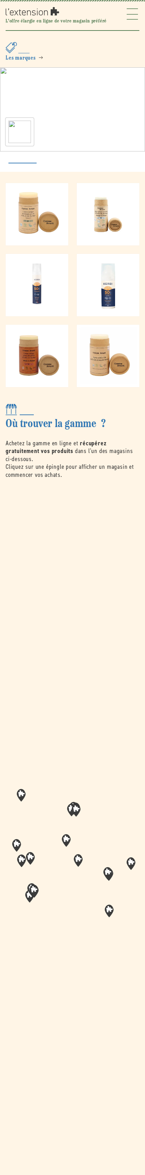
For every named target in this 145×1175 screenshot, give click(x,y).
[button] (78, 860)
